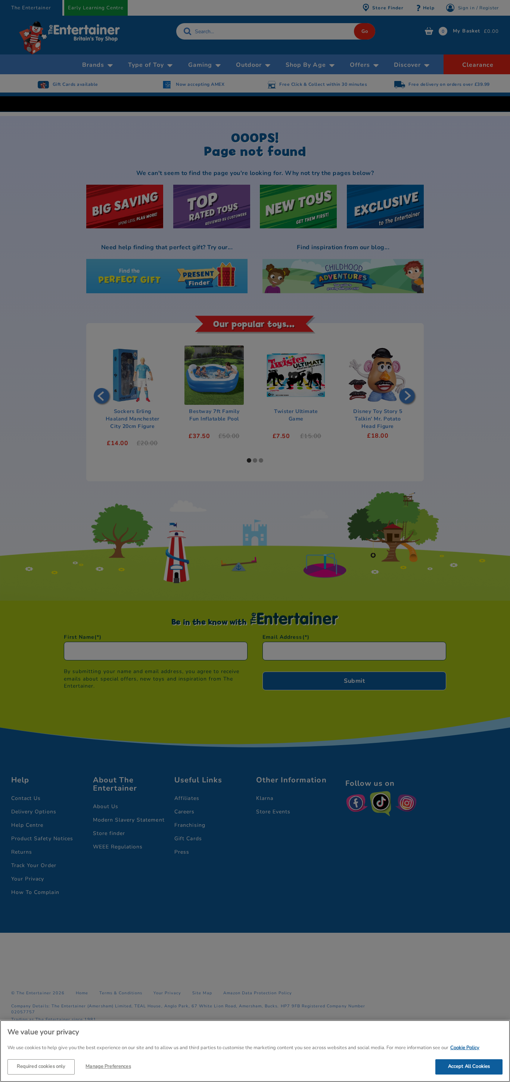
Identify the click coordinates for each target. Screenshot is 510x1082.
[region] (255, 1051)
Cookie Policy (464, 1047)
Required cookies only (41, 1066)
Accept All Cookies (469, 1066)
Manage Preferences (108, 1066)
